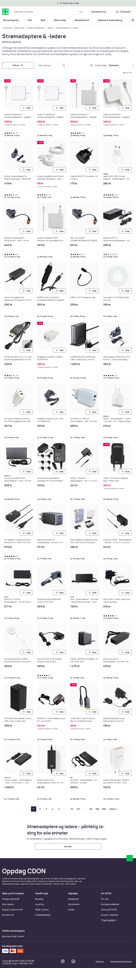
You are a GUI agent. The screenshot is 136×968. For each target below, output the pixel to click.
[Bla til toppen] (129, 858)
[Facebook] (73, 961)
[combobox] (48, 12)
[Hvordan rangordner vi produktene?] (91, 65)
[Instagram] (62, 961)
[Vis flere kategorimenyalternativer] (133, 20)
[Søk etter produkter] (81, 12)
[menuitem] (11, 20)
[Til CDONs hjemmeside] (5, 12)
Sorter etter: (101, 65)
